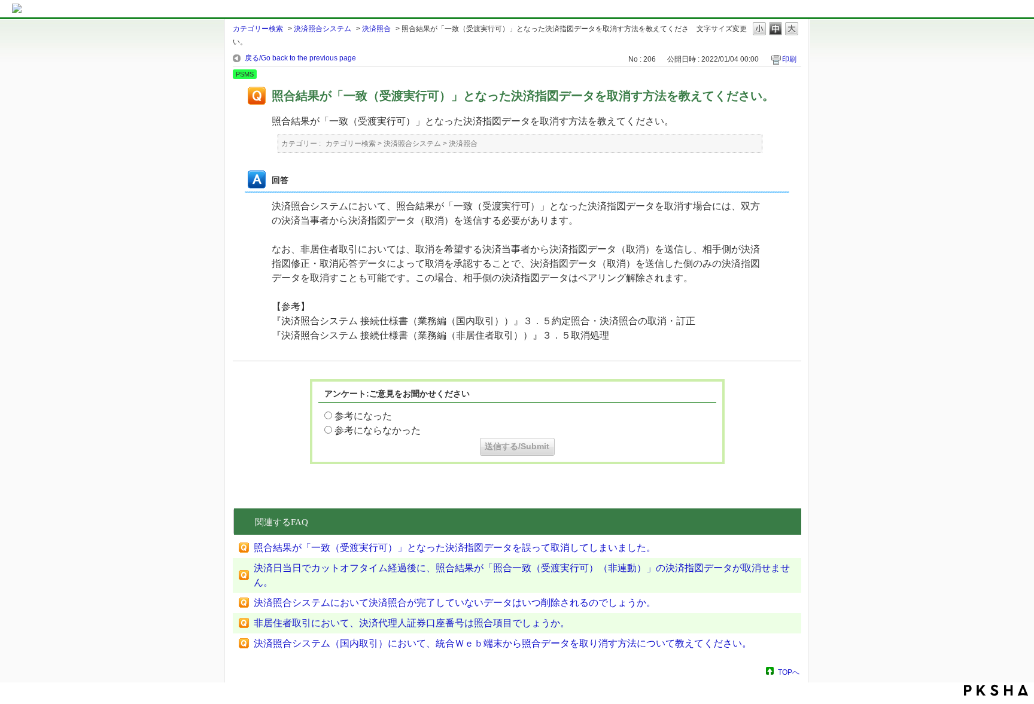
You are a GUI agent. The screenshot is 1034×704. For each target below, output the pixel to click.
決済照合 (376, 29)
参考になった (363, 416)
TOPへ (788, 672)
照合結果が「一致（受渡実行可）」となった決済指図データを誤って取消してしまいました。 (455, 548)
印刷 (789, 59)
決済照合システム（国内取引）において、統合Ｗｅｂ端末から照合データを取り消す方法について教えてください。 (503, 643)
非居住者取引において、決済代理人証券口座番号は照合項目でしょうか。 (412, 623)
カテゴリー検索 (258, 29)
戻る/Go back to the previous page (300, 58)
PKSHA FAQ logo (996, 690)
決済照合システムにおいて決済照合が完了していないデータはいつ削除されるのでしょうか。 (455, 603)
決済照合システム (322, 29)
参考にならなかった (377, 430)
